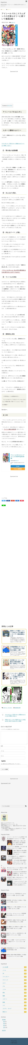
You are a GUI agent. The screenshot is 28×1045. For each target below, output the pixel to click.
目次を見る (9, 105)
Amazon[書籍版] (18, 468)
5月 (4, 1021)
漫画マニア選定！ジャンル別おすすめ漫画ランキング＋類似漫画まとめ (17, 633)
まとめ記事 (14, 967)
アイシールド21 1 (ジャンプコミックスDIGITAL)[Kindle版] (17, 456)
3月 (4, 1023)
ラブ (14, 1005)
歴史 (14, 992)
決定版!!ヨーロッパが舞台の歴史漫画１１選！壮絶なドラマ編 (17, 661)
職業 (14, 995)
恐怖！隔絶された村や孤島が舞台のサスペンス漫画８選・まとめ (19, 852)
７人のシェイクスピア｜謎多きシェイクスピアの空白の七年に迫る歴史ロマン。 (19, 883)
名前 (2, 746)
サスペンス (14, 980)
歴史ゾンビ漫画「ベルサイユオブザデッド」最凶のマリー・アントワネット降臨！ (16, 941)
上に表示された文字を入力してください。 (11, 763)
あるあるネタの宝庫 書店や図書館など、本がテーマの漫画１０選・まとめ (20, 873)
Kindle (17, 466)
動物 (14, 1002)
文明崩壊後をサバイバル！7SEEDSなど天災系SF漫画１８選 (17, 648)
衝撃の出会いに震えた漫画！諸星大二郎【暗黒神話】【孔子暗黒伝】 (19, 842)
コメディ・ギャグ (14, 1008)
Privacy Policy (14, 1040)
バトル (14, 970)
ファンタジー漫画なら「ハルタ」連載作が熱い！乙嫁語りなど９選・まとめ (17, 676)
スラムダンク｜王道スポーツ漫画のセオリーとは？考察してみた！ (15, 715)
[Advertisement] (14, 86)
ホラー (14, 983)
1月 (4, 1027)
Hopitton (4, 2)
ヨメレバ (16, 460)
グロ (14, 986)
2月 (4, 1025)
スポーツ (13, 22)
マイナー (10, 707)
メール (2, 751)
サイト (2, 756)
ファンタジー (14, 976)
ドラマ (14, 989)
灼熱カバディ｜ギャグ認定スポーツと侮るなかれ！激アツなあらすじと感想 (15, 720)
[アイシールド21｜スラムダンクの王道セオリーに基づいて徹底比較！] (17, 500)
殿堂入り (14, 1011)
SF (14, 973)
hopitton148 (17, 707)
